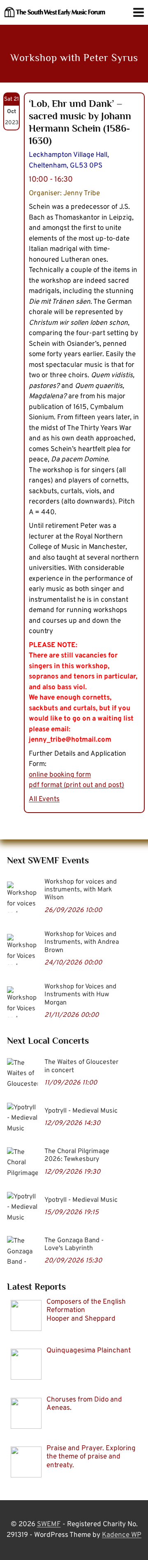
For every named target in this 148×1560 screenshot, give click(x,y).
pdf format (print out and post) (76, 785)
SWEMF (49, 1524)
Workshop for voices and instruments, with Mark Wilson (80, 890)
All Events (44, 799)
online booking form (60, 775)
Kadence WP (121, 1535)
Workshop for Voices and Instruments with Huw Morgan (80, 995)
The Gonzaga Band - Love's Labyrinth (74, 1244)
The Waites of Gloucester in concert (81, 1066)
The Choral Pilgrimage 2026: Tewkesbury (76, 1155)
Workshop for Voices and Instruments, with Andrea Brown (81, 942)
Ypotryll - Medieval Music (81, 1111)
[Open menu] (138, 12)
